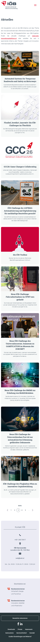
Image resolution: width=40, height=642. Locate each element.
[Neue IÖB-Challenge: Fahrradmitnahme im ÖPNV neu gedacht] (20, 278)
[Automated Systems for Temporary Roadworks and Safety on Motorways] (20, 63)
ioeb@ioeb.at (20, 558)
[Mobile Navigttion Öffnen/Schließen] (35, 5)
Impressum (28, 629)
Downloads (11, 629)
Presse (20, 629)
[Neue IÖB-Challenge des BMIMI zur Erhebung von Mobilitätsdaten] (20, 375)
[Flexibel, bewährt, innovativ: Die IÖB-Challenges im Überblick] (20, 107)
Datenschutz (9, 633)
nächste (32, 510)
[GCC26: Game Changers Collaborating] (20, 151)
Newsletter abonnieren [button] (20, 618)
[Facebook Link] (18, 624)
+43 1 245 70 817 (20, 540)
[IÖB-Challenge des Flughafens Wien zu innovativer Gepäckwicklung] (20, 468)
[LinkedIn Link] (21, 624)
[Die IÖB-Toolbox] (20, 239)
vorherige (7, 510)
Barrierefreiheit (22, 633)
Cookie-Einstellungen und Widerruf (20, 636)
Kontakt (32, 633)
